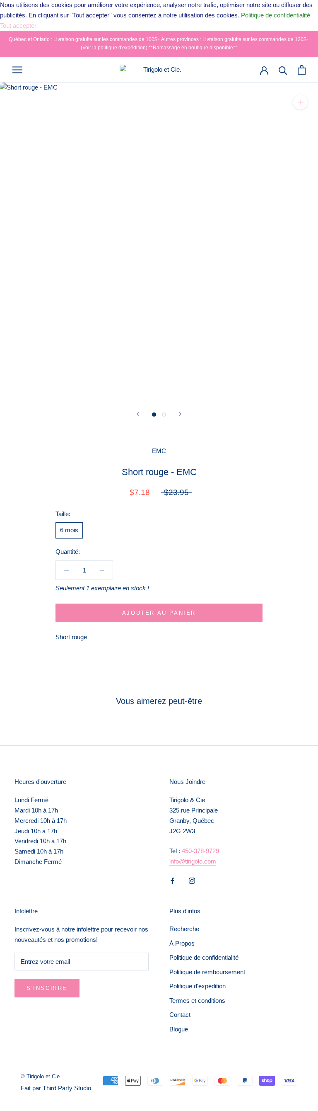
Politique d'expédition (197, 986)
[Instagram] (192, 880)
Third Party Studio (67, 1088)
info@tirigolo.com (192, 861)
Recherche (184, 928)
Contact (179, 1014)
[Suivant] (180, 414)
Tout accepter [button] (18, 25)
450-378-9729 (200, 850)
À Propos (182, 943)
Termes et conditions (197, 1000)
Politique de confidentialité (203, 957)
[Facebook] (172, 880)
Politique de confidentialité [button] (275, 15)
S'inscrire (46, 988)
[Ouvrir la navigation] (17, 69)
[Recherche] (283, 69)
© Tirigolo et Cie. (41, 1076)
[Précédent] (138, 414)
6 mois (69, 530)
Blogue (178, 1029)
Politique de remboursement (207, 971)
